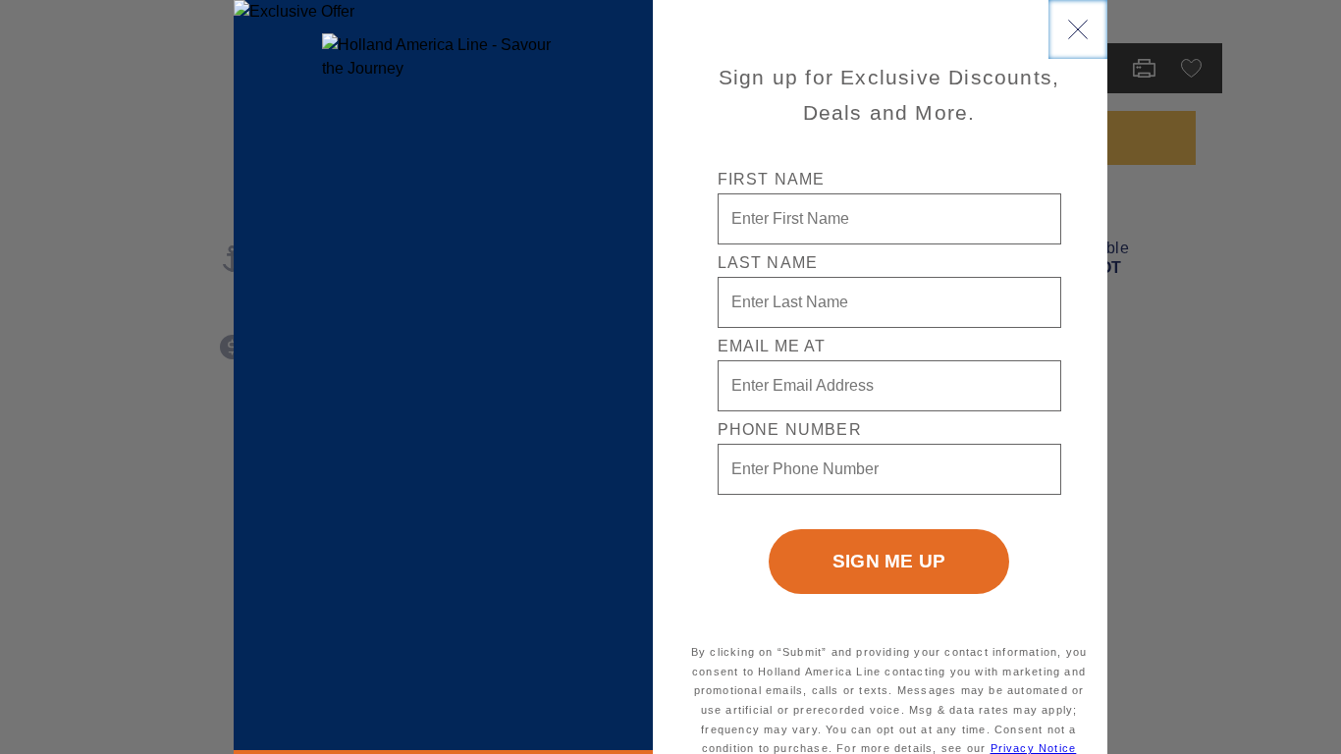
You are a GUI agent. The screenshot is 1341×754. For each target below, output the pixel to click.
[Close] (1077, 29)
